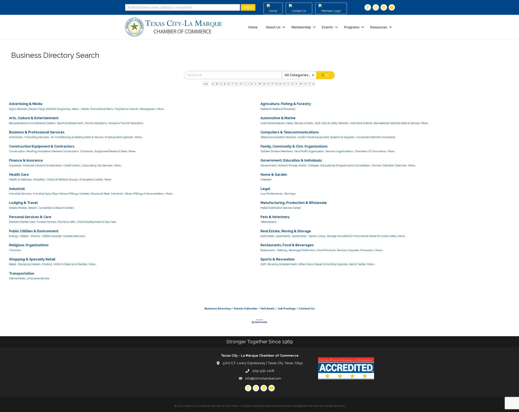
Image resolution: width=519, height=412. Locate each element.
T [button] (288, 83)
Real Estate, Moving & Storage (286, 231)
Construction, (17, 151)
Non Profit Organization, (310, 151)
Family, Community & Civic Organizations (294, 146)
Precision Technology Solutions (326, 405)
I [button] (244, 83)
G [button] (236, 83)
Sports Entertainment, (70, 123)
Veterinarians (268, 221)
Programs (351, 27)
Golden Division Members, (277, 151)
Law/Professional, (272, 193)
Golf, (264, 264)
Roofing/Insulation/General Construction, (53, 151)
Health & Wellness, (20, 179)
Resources (378, 27)
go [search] (327, 75)
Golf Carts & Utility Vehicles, (332, 123)
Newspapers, (148, 108)
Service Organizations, (339, 151)
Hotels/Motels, (18, 207)
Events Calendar (245, 308)
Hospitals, (39, 179)
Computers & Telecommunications (290, 132)
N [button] (264, 83)
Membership (301, 27)
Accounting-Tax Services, (97, 165)
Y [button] (309, 83)
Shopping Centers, (29, 264)
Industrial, (117, 193)
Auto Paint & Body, (361, 123)
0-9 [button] (205, 83)
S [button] (284, 83)
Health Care (19, 175)
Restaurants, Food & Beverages (287, 245)
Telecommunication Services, (279, 137)
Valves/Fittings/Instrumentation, (144, 193)
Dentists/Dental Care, (22, 221)
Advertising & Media (25, 104)
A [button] (213, 83)
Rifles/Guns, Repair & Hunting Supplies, (323, 264)
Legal (265, 189)
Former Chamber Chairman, (389, 165)
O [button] (268, 83)
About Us (273, 27)
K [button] (251, 83)
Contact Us (307, 308)
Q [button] (276, 83)
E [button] (228, 83)
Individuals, (16, 137)
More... (161, 108)
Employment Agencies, (119, 137)
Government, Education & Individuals (291, 160)
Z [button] (313, 83)
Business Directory (218, 308)
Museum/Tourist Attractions (125, 123)
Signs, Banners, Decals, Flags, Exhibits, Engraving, (40, 108)
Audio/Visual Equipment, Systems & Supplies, (326, 137)
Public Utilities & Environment (33, 231)
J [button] (248, 83)
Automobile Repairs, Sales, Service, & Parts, (287, 123)
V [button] (296, 83)
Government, (269, 165)
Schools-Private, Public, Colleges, (299, 165)
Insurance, (15, 165)
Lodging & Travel (23, 203)
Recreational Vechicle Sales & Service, (397, 123)
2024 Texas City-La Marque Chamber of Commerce (208, 405)
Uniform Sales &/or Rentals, (70, 264)
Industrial (17, 189)
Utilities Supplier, (52, 236)
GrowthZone (282, 405)
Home (252, 27)
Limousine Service (38, 278)
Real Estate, (268, 236)
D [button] (225, 83)
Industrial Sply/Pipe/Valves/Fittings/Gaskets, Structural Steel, (71, 193)
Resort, (33, 207)
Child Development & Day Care (96, 221)
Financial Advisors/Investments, (42, 165)
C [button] (221, 83)
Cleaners (266, 179)
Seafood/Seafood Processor (278, 108)
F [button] (232, 83)
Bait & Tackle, (357, 264)
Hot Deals (268, 308)
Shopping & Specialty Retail (32, 259)
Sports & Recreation (278, 259)
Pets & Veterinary (275, 217)
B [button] (217, 83)
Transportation (21, 273)
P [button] (272, 83)
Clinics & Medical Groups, (62, 179)
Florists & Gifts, (66, 221)
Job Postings (287, 308)
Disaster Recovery (74, 236)
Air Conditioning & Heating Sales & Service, (77, 137)
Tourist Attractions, (96, 123)
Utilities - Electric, (30, 236)
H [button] (241, 83)
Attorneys (290, 193)
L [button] (255, 83)
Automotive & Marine (278, 118)
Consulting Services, (36, 137)
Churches (15, 250)
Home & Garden (274, 175)
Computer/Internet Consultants (375, 137)
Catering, (282, 250)
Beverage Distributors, (302, 250)
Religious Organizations (29, 245)
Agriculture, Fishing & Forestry (286, 104)
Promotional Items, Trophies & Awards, (114, 108)
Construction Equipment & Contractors (41, 146)
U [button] (292, 83)
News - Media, (80, 108)
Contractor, (87, 151)
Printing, (47, 264)
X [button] (305, 83)
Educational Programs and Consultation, (346, 165)
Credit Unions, (72, 165)
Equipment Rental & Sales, (111, 151)
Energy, (13, 236)
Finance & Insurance (26, 160)
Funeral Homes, (46, 221)
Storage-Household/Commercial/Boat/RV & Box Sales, (362, 236)
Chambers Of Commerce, (370, 151)
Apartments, (283, 236)
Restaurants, (268, 250)
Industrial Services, (20, 193)
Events (327, 27)
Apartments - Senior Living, (309, 236)
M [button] (260, 83)
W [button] (301, 83)
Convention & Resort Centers (56, 207)
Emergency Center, (91, 179)
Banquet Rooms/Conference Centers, (32, 123)
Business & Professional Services (36, 132)
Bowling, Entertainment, (282, 264)
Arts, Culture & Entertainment (34, 118)
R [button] (280, 83)
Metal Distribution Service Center (281, 207)
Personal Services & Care (30, 217)
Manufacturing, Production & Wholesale (294, 203)
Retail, (13, 264)
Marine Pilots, (17, 278)
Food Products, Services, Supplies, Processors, (345, 250)
